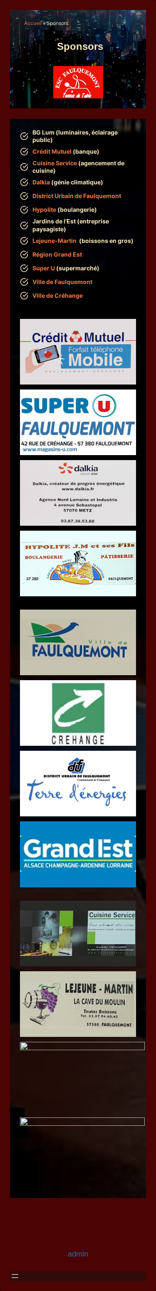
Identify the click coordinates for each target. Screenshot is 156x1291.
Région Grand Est (57, 254)
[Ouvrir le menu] (15, 1276)
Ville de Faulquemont (62, 281)
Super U (44, 268)
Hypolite (44, 209)
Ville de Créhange (57, 295)
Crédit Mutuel (52, 151)
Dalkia (41, 182)
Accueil (33, 23)
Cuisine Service (54, 163)
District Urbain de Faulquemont (76, 195)
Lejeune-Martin (54, 240)
